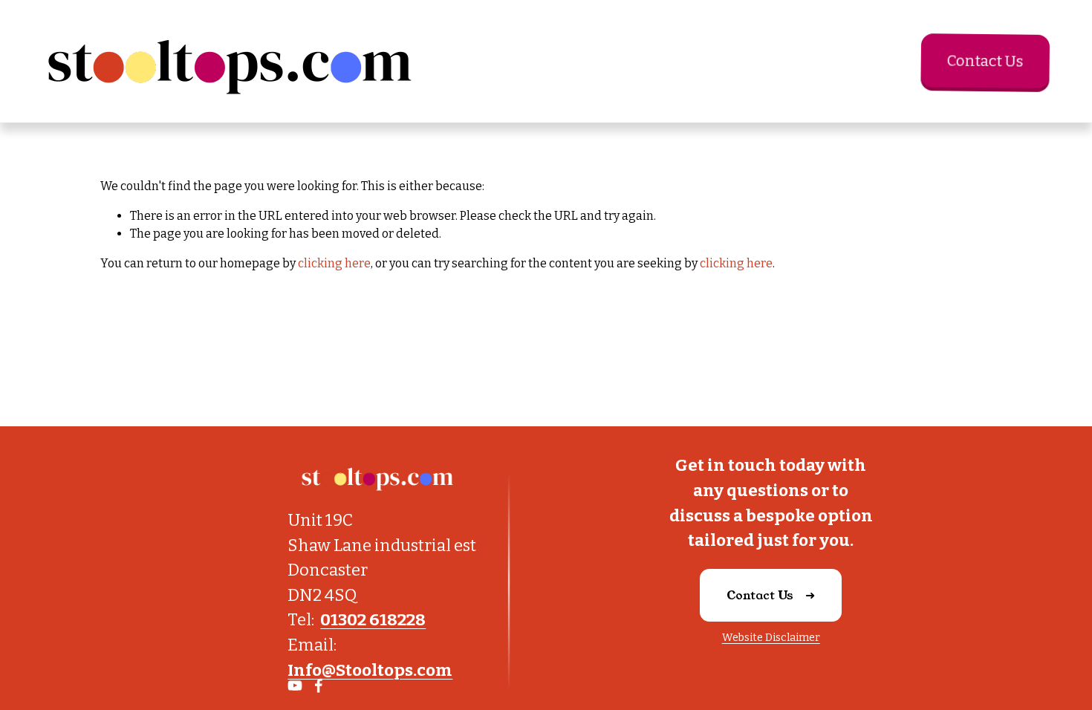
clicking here (334, 263)
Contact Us (983, 61)
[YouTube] (294, 685)
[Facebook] (318, 685)
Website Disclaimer (771, 637)
